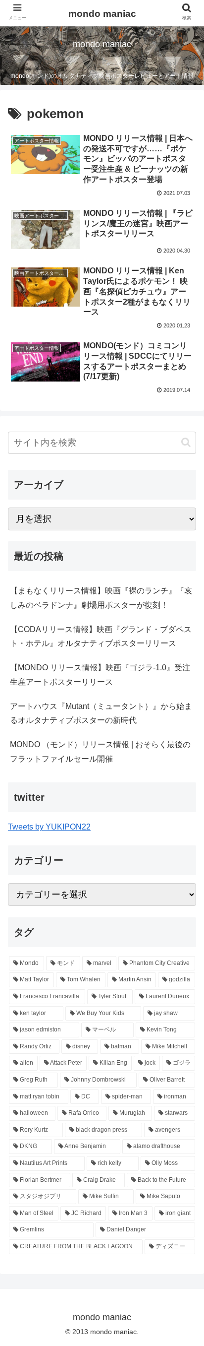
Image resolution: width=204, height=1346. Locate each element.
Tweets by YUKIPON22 (49, 827)
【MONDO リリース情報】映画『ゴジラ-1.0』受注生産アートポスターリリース (100, 674)
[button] (186, 442)
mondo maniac (102, 13)
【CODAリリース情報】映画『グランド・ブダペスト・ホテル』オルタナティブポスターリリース (101, 636)
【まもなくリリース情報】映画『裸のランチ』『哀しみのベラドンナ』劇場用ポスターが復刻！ (101, 597)
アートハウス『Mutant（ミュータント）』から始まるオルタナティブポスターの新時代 (101, 713)
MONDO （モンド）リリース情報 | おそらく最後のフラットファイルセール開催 (100, 751)
